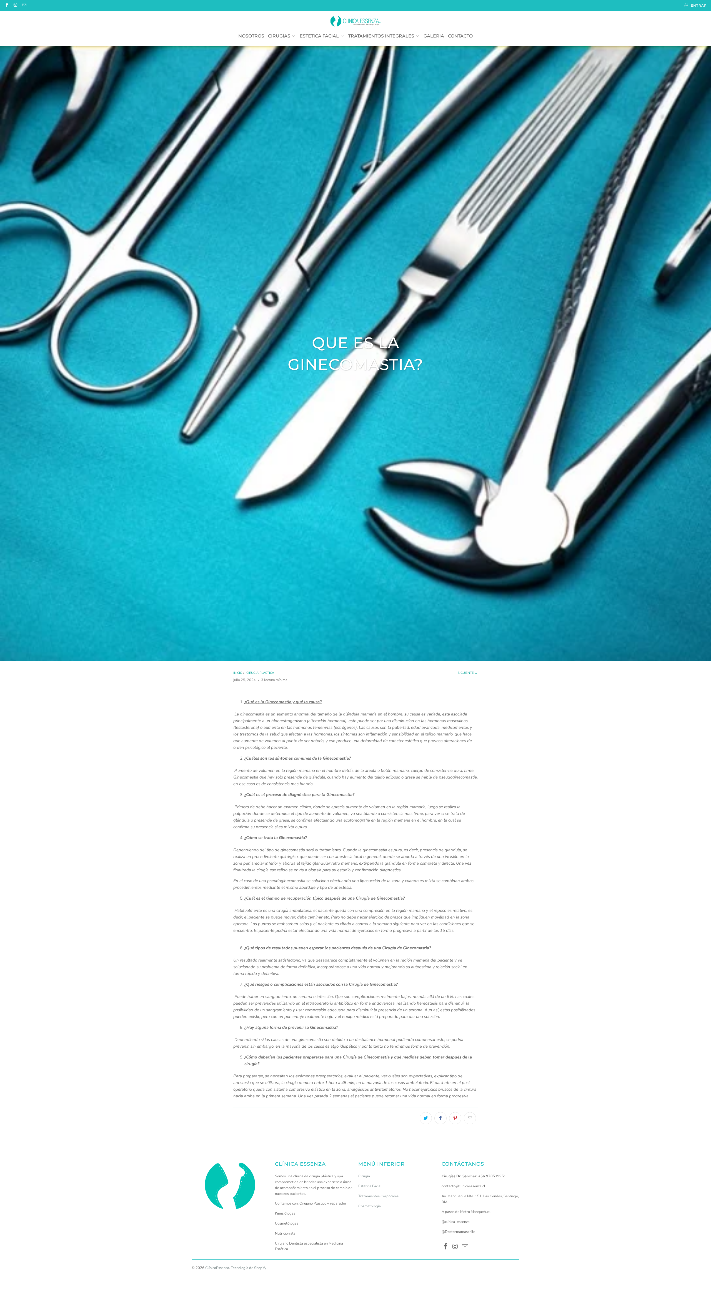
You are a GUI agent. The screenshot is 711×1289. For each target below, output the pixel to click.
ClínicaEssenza (217, 1267)
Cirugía (364, 1176)
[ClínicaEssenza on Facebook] (6, 5)
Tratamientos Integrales (381, 36)
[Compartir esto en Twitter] (426, 1118)
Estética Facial (320, 36)
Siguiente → (468, 673)
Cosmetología (369, 1206)
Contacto (460, 36)
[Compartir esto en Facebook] (440, 1118)
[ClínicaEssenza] (355, 21)
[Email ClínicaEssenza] (24, 5)
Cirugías (279, 36)
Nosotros (251, 36)
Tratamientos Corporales (378, 1196)
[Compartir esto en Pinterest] (455, 1118)
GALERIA (434, 36)
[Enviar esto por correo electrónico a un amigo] (470, 1118)
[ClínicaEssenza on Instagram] (15, 5)
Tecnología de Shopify (248, 1267)
